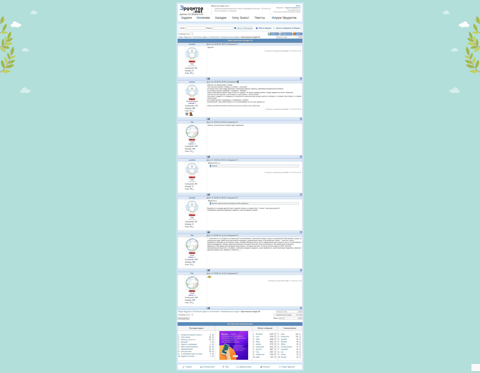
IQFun (283, 344)
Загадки (220, 17)
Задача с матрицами (189, 344)
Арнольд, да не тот (188, 339)
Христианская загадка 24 (250, 37)
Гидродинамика (187, 349)
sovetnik (192, 44)
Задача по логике (187, 356)
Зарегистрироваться (292, 8)
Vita (192, 122)
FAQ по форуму (265, 28)
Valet (258, 357)
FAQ (226, 367)
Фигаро (283, 357)
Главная (189, 367)
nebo (257, 339)
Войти (298, 6)
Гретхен (259, 349)
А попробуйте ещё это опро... (192, 354)
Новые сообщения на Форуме (288, 28)
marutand (284, 349)
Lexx (257, 336)
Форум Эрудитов (284, 17)
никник (192, 82)
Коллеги (266, 367)
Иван (258, 342)
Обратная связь (245, 367)
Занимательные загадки (230, 37)
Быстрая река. (186, 351)
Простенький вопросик (189, 347)
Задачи (186, 17)
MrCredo (284, 342)
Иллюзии (203, 17)
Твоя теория (185, 337)
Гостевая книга (208, 367)
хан (282, 352)
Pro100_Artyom (286, 347)
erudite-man (260, 354)
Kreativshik (260, 347)
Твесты (259, 17)
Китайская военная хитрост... (192, 335)
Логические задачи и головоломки (206, 37)
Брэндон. (184, 342)
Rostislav (259, 334)
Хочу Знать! (240, 17)
